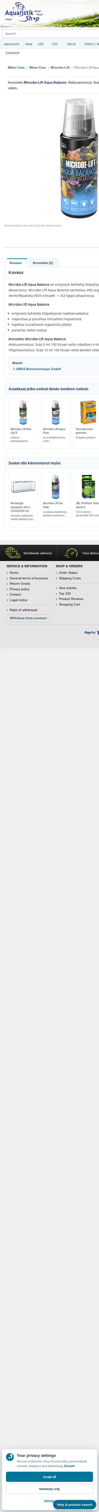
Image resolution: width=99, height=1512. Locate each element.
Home (14, 572)
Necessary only (49, 1489)
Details (69, 1466)
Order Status (68, 572)
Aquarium (11, 44)
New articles (68, 588)
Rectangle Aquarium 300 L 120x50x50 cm (21, 507)
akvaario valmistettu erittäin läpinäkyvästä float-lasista (22, 517)
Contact (15, 594)
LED (41, 44)
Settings (49, 1501)
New (28, 44)
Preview (23, 423)
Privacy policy (19, 589)
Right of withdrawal (23, 610)
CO (55, 44)
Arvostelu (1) (43, 263)
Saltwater (13, 53)
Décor (71, 44)
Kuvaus (16, 263)
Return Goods (20, 583)
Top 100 (65, 593)
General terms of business (29, 578)
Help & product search (74, 1504)
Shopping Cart (69, 604)
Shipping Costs (70, 578)
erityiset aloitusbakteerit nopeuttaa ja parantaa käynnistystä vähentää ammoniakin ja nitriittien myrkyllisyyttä (23, 439)
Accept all (49, 1477)
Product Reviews (71, 599)
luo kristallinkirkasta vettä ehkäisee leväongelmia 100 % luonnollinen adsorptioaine (54, 439)
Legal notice (18, 600)
